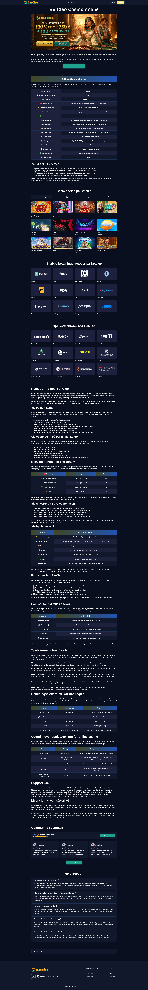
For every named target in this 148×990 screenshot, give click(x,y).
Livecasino (62, 197)
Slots (105, 197)
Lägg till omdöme (107, 835)
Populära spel (40, 197)
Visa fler (74, 862)
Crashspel (84, 197)
